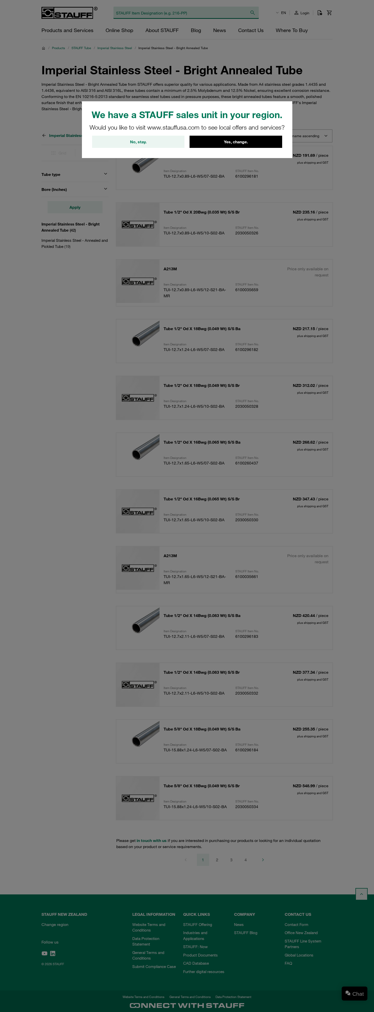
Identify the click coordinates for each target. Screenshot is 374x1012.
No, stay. (138, 141)
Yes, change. (236, 141)
